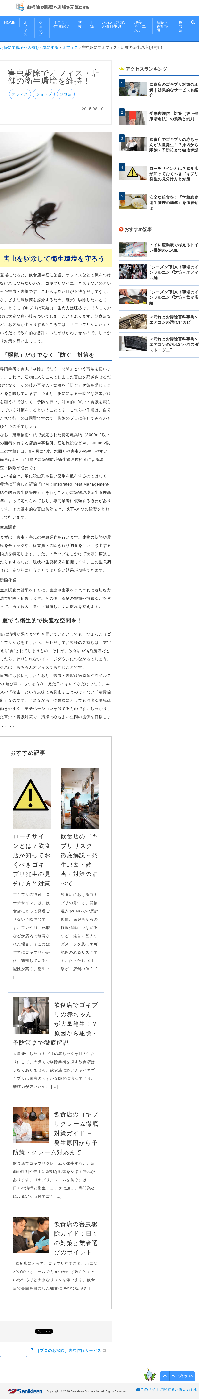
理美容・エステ (140, 26)
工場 (92, 24)
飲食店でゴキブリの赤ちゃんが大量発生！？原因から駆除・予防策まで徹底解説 (55, 1023)
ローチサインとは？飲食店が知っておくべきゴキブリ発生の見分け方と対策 (32, 859)
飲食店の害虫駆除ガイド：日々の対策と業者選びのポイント (76, 1237)
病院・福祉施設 (162, 26)
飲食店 (181, 26)
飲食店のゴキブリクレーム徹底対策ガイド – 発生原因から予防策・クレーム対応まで (55, 1133)
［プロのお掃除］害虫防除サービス (68, 1350)
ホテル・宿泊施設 (61, 24)
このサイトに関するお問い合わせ (169, 1389)
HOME (10, 22)
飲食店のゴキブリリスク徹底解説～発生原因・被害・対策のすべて (80, 859)
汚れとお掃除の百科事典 (113, 24)
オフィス (25, 28)
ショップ (40, 28)
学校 (80, 24)
